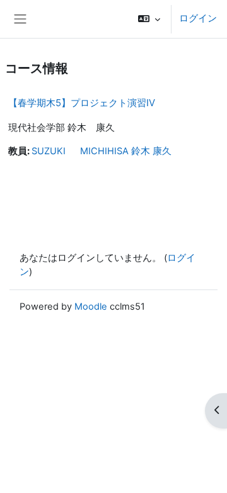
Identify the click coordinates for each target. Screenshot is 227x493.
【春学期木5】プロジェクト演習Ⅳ (81, 103)
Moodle (90, 306)
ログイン (198, 18)
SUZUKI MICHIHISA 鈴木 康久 (102, 151)
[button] (149, 19)
